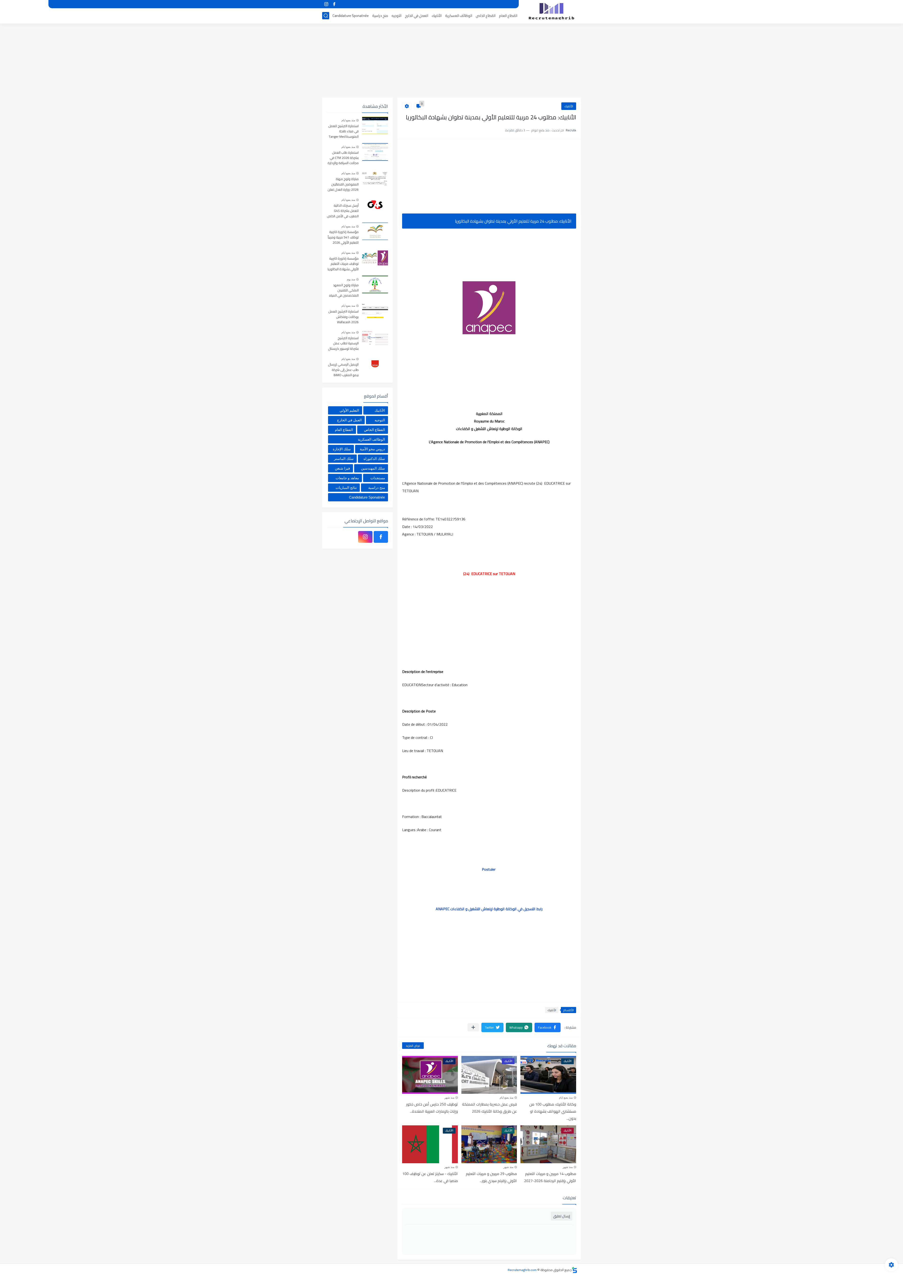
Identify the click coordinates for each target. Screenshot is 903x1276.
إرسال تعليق (561, 1216)
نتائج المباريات (346, 488)
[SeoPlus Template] (574, 1270)
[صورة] (375, 125)
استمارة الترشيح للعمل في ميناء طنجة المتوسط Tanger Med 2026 (343, 131)
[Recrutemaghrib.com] (551, 11)
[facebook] (334, 4)
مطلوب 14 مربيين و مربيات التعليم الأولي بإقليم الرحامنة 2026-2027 (550, 1177)
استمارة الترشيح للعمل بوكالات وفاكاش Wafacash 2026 (343, 317)
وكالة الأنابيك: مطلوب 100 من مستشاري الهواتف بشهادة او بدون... (552, 1111)
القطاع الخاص (485, 15)
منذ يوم (351, 279)
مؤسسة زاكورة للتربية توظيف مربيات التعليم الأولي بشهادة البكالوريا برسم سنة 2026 (343, 264)
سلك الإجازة (342, 449)
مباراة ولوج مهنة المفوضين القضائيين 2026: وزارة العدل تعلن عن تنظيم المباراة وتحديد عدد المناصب (343, 184)
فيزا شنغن (342, 468)
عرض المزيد (413, 1045)
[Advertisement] (451, 61)
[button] (548, 1027)
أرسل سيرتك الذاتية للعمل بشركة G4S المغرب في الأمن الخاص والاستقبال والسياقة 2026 (343, 211)
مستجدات (377, 478)
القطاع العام (508, 15)
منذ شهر (449, 1097)
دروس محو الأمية (372, 449)
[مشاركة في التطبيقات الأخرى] (473, 1027)
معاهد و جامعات (347, 478)
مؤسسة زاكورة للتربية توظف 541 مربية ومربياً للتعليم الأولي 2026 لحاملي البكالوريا (343, 237)
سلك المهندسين (373, 468)
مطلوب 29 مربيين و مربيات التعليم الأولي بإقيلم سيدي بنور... (491, 1177)
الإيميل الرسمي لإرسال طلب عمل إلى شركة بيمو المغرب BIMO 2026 (343, 370)
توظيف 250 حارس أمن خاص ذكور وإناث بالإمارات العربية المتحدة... (432, 1108)
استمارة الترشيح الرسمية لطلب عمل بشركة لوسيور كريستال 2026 (343, 343)
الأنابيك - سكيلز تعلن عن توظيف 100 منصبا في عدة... (430, 1177)
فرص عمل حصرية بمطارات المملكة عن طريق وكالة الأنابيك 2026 (489, 1108)
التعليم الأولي (349, 410)
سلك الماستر (344, 459)
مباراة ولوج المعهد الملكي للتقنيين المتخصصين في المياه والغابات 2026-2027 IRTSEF (344, 290)
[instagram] (326, 4)
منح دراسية (380, 15)
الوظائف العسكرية (458, 15)
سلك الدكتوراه (374, 459)
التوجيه (396, 15)
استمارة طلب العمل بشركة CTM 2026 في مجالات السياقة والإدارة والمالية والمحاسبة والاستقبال (343, 158)
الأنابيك (437, 15)
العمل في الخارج (416, 15)
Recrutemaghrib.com (522, 1270)
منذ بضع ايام (566, 1097)
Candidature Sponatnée (351, 15)
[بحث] (325, 15)
